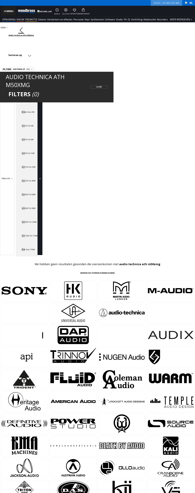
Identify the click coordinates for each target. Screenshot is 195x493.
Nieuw (20, 19)
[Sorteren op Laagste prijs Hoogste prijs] (19, 55)
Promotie (31, 19)
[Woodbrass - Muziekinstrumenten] (25, 11)
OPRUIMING (9, 19)
